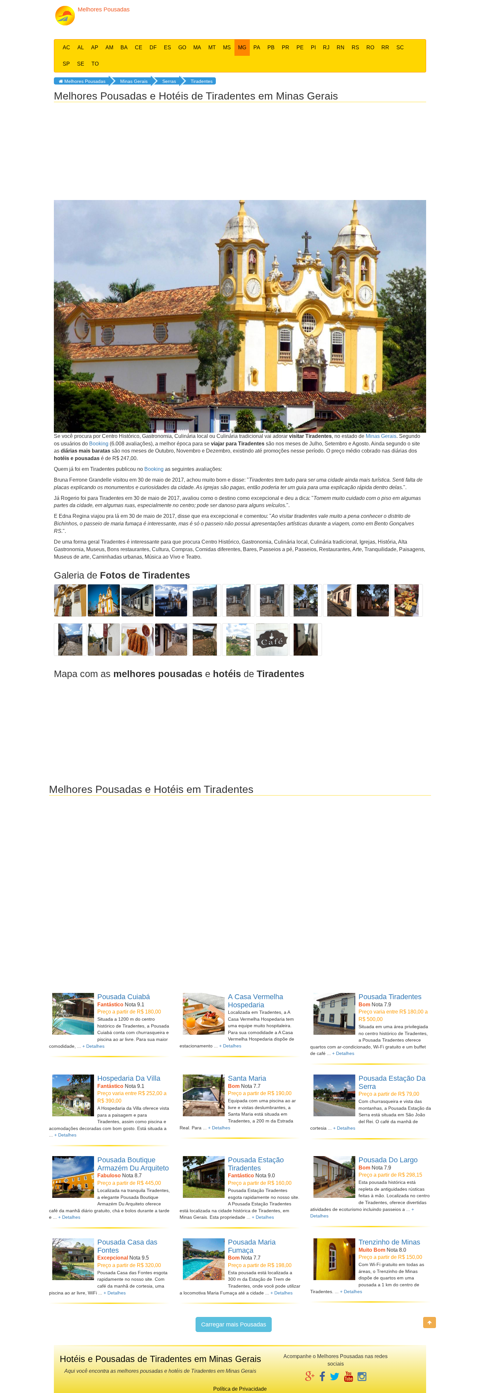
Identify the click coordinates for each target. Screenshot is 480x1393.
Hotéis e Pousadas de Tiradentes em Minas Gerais (160, 1359)
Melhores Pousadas (84, 81)
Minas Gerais (134, 81)
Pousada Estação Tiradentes (256, 1164)
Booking (98, 443)
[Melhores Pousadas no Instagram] (362, 1377)
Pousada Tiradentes (390, 997)
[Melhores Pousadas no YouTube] (349, 1377)
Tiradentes (202, 81)
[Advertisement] (288, 18)
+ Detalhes (93, 1046)
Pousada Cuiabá (123, 997)
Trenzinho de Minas (389, 1242)
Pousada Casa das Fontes (127, 1246)
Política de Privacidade (240, 1389)
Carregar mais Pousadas (233, 1324)
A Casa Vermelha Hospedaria (255, 1001)
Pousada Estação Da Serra (392, 1082)
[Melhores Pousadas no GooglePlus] (309, 1377)
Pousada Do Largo (388, 1160)
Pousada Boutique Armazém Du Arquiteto (133, 1164)
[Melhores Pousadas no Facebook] (322, 1377)
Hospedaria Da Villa (128, 1078)
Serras (169, 81)
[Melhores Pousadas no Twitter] (334, 1377)
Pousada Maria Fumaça (252, 1246)
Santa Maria (247, 1078)
